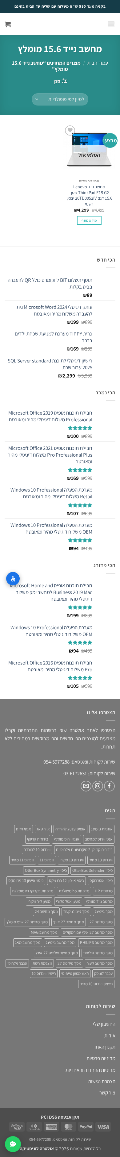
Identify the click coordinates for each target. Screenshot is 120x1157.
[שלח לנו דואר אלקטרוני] (86, 786)
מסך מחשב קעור (100, 963)
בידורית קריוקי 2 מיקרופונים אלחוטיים (84, 849)
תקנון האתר (104, 1047)
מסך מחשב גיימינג (60, 942)
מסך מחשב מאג (27, 942)
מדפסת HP (104, 891)
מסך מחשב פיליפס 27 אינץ (57, 953)
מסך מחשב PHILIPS (96, 942)
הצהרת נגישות (101, 1081)
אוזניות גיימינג (102, 829)
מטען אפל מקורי (68, 901)
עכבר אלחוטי (17, 963)
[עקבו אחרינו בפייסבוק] (109, 786)
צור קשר (107, 1092)
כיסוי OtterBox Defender (92, 870)
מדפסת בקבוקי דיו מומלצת (32, 891)
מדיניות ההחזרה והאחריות (90, 1070)
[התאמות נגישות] (13, 578)
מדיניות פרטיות (100, 1058)
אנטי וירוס (23, 829)
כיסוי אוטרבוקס (101, 880)
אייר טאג (43, 829)
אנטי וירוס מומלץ (66, 839)
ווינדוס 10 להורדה (37, 849)
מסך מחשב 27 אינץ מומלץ (27, 922)
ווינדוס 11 (47, 860)
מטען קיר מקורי (39, 901)
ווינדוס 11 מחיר (22, 860)
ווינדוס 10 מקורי (72, 860)
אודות (109, 1035)
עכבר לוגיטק (103, 973)
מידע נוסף (89, 220)
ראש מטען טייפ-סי (75, 973)
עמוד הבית (97, 62)
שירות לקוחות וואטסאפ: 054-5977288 (60, 1139)
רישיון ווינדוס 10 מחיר (96, 984)
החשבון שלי (104, 1024)
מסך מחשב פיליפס (98, 953)
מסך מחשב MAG (44, 932)
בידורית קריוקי (37, 839)
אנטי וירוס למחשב (99, 839)
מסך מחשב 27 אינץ (68, 922)
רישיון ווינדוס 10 (44, 973)
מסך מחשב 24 (46, 911)
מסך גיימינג (104, 911)
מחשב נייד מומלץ (99, 901)
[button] (111, 24)
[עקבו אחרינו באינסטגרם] (97, 786)
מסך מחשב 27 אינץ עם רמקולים (88, 932)
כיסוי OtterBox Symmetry (46, 870)
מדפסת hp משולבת (74, 891)
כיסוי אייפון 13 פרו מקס (25, 880)
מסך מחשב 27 (101, 922)
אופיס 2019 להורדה (70, 829)
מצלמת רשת (42, 963)
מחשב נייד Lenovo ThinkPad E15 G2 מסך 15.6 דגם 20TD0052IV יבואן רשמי (89, 195)
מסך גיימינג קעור (76, 911)
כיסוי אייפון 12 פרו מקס (66, 880)
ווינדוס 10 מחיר (101, 860)
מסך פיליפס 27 (69, 963)
